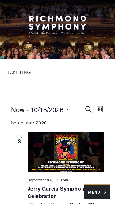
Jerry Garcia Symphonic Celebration (58, 192)
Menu (95, 192)
